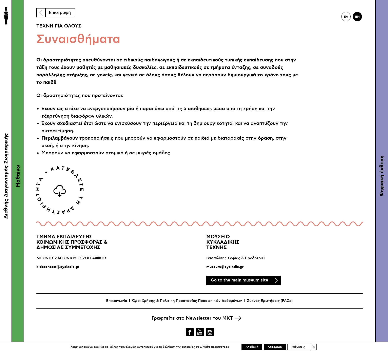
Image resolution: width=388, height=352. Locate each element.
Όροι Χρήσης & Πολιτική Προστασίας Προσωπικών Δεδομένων (187, 301)
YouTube (200, 332)
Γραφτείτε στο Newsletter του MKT (192, 318)
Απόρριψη (275, 347)
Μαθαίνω (18, 176)
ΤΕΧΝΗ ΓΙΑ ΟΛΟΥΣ (58, 26)
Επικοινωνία (116, 301)
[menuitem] (346, 16)
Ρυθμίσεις (298, 347)
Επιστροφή (60, 12)
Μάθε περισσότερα (216, 347)
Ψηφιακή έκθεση (382, 176)
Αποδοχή (252, 347)
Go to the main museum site (239, 280)
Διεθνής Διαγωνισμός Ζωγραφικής (6, 176)
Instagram (210, 332)
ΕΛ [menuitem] (346, 17)
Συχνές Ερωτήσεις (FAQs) (270, 301)
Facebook (190, 332)
